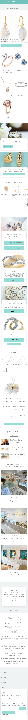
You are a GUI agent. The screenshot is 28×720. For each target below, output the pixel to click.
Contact (3, 687)
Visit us (14, 505)
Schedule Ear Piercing (14, 340)
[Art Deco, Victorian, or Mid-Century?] (5, 456)
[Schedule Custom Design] (14, 301)
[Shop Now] (14, 137)
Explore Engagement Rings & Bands (14, 243)
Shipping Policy (5, 677)
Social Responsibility (6, 675)
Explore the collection (14, 174)
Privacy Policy (4, 682)
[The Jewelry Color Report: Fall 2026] (5, 442)
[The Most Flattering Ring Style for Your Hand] (5, 449)
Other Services (14, 344)
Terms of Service (5, 685)
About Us (3, 670)
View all (14, 435)
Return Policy (4, 680)
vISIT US (14, 578)
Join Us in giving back (14, 424)
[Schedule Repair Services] (14, 269)
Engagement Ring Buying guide (14, 248)
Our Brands (4, 672)
